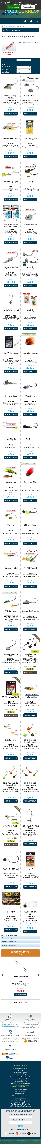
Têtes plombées (10, 26)
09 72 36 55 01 (6, 1026)
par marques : (6, 66)
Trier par (5, 60)
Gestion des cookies (21, 1075)
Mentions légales (21, 1073)
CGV (21, 1071)
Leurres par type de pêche (10, 938)
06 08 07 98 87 (21, 1093)
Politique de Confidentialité (22, 1077)
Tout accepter (13, 7)
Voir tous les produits (20, 954)
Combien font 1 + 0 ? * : (20, 1120)
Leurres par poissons (9, 942)
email (17, 1026)
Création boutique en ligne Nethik (25, 1140)
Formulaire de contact (22, 1096)
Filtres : (4, 64)
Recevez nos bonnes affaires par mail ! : (20, 1114)
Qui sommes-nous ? (21, 1069)
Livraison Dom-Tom (21, 1081)
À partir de (11, 107)
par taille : (5, 72)
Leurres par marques (9, 945)
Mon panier (37, 23)
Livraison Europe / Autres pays (21, 1083)
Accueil (2, 26)
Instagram (22, 1133)
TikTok (33, 1133)
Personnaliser (28, 7)
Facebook (11, 1133)
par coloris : (6, 69)
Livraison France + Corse (21, 1079)
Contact (12, 1140)
